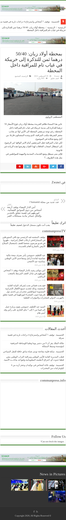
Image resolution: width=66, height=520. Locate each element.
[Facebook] (34, 512)
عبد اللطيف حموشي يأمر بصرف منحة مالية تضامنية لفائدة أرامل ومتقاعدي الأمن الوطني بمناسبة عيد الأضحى (25, 258)
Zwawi (56, 76)
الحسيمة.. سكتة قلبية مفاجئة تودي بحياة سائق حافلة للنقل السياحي (33, 351)
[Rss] (37, 512)
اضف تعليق (55, 78)
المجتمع (18, 76)
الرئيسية (62, 27)
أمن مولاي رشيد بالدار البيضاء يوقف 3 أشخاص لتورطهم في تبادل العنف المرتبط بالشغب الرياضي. (24, 273)
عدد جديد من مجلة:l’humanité (44, 200)
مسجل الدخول (29, 225)
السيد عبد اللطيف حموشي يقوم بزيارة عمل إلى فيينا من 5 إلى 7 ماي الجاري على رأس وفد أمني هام (24, 309)
